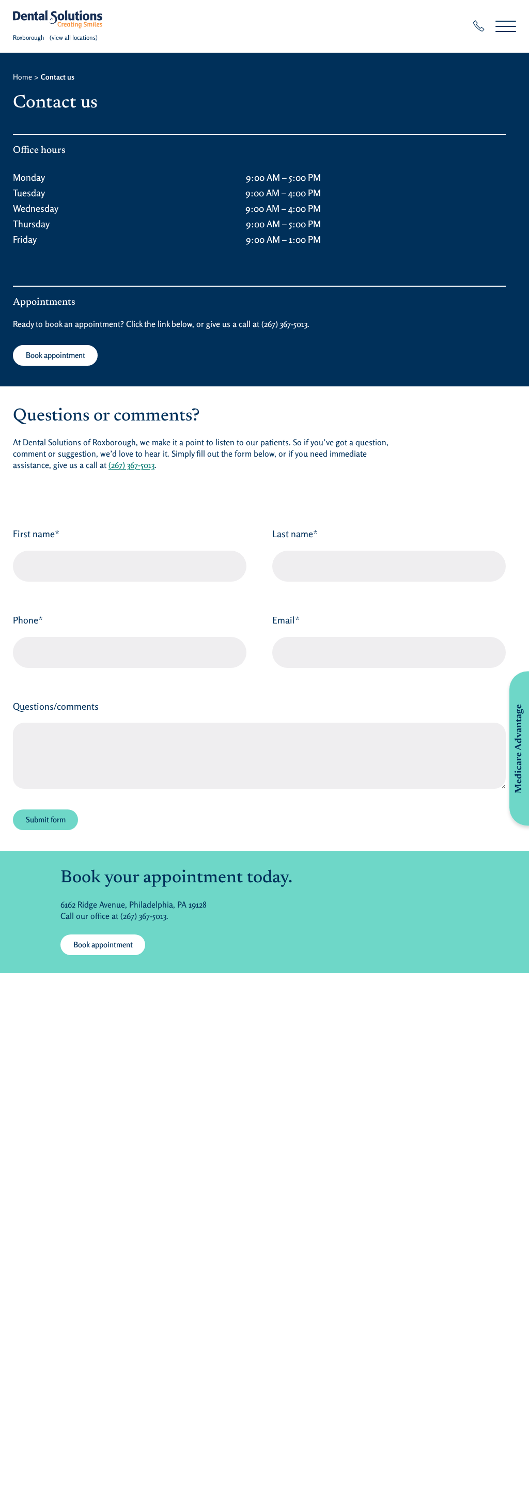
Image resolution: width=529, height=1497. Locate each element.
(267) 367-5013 (284, 324)
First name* (36, 533)
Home (22, 76)
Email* (286, 620)
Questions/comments (56, 706)
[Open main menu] (505, 26)
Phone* (28, 620)
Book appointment (55, 355)
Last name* (295, 533)
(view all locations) (74, 37)
